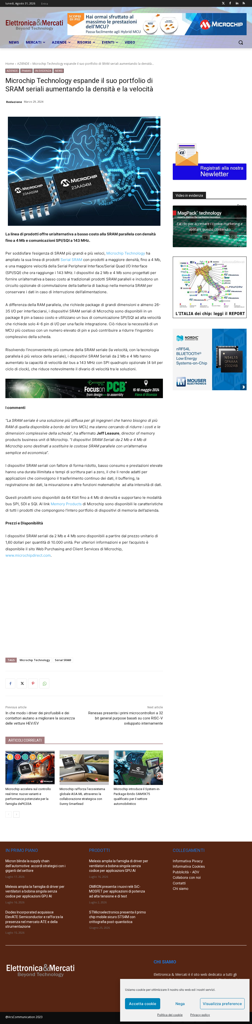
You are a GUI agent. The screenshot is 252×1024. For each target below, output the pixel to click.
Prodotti (26, 70)
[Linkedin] (237, 3)
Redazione (14, 102)
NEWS (58, 70)
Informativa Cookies (189, 866)
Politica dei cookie (170, 1015)
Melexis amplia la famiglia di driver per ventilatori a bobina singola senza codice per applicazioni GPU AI (34, 891)
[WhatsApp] (44, 683)
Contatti (179, 883)
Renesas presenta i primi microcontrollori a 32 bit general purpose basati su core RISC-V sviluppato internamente (125, 718)
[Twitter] (223, 3)
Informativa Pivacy (188, 861)
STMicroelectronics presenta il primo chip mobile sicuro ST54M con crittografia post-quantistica (117, 917)
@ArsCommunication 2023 (24, 1017)
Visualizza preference (222, 1003)
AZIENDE (23, 64)
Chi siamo (180, 888)
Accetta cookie (142, 1003)
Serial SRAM (71, 259)
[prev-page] (8, 814)
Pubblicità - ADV (186, 872)
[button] (241, 42)
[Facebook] (230, 3)
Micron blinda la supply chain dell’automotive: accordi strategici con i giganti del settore (35, 866)
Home (9, 64)
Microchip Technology (125, 253)
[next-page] (16, 814)
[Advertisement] (84, 605)
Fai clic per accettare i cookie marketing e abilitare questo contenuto (210, 226)
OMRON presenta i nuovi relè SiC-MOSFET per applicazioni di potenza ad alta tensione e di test (117, 891)
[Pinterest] (33, 683)
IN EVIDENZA (43, 70)
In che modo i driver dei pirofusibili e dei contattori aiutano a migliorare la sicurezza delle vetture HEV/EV (40, 718)
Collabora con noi (187, 877)
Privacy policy (200, 1015)
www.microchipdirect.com (28, 555)
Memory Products (66, 504)
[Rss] (244, 3)
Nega (180, 1003)
